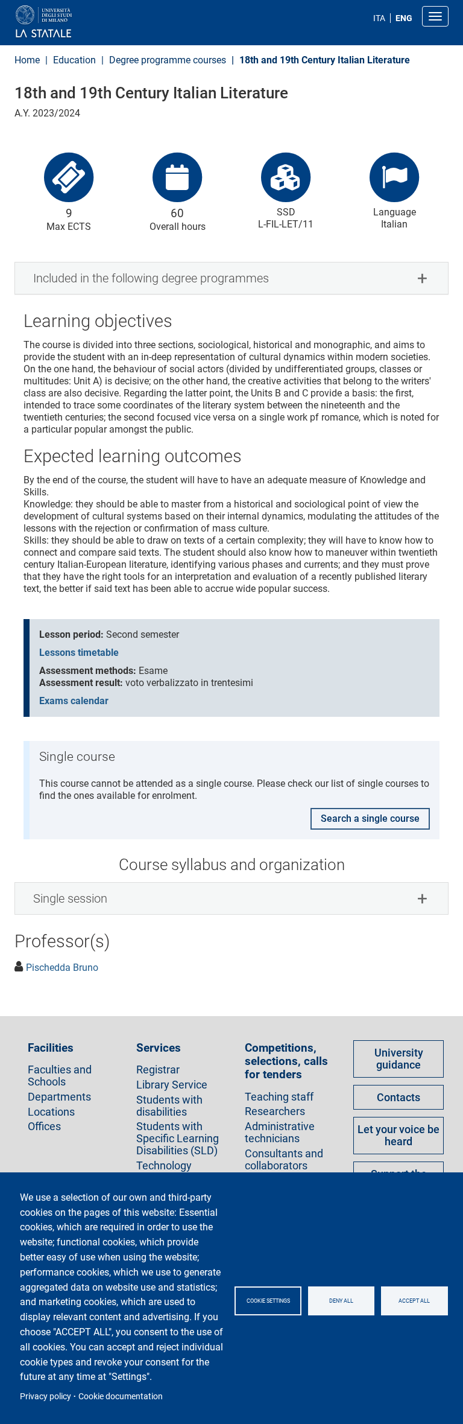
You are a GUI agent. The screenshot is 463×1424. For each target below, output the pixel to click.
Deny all (341, 1301)
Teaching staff (279, 1097)
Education (74, 60)
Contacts (398, 1097)
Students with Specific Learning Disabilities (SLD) (177, 1138)
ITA (379, 18)
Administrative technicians (280, 1132)
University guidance (398, 1058)
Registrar (158, 1070)
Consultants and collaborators (284, 1160)
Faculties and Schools (60, 1076)
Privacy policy (45, 1396)
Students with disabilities (169, 1106)
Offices (44, 1126)
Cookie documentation (120, 1396)
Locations (51, 1112)
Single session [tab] (70, 898)
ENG (403, 18)
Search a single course (370, 818)
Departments (59, 1097)
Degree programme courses (167, 60)
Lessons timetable (79, 652)
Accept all (414, 1301)
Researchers (275, 1111)
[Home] (72, 22)
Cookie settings (268, 1301)
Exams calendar (74, 701)
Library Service (171, 1085)
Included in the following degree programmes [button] (151, 278)
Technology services (164, 1172)
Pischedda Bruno (62, 967)
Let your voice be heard (398, 1135)
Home (27, 60)
